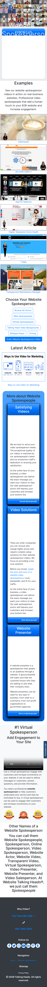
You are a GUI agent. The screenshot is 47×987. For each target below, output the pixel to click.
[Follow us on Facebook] (9, 946)
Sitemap (23, 966)
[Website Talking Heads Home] (14, 6)
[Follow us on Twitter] (14, 946)
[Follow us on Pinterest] (33, 946)
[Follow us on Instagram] (19, 946)
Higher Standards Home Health (23, 232)
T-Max (24, 262)
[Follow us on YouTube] (23, 946)
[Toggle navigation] (40, 6)
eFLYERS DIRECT (23, 172)
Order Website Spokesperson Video (23, 339)
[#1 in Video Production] (9, 814)
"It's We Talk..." (23, 915)
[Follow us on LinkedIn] (28, 946)
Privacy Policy (23, 973)
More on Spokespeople (28, 714)
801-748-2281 (23, 928)
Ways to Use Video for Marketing (23, 385)
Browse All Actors (23, 310)
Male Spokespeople (23, 316)
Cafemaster (23, 142)
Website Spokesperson (27, 960)
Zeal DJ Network (24, 202)
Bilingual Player (17, 333)
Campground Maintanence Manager (23, 292)
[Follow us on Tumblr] (38, 946)
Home (13, 960)
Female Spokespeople (23, 322)
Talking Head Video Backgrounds (23, 327)
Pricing (32, 333)
